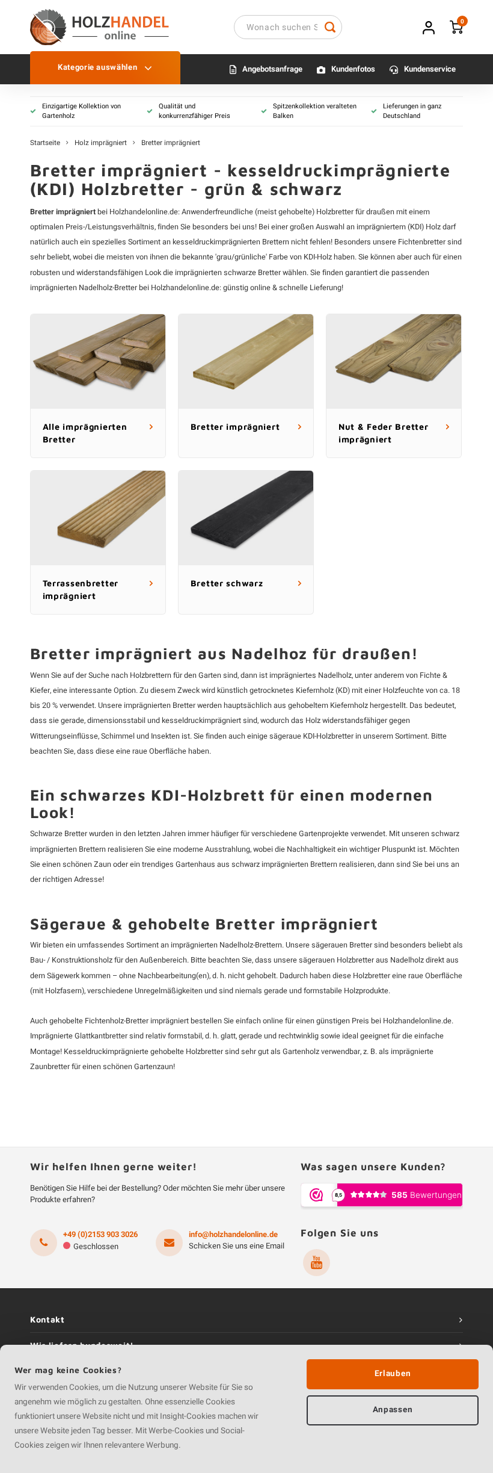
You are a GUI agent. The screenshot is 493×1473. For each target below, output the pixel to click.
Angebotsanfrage (272, 69)
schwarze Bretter (252, 272)
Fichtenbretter (422, 242)
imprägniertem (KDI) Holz (399, 227)
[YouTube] (316, 1262)
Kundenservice (430, 69)
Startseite (45, 143)
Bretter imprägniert (170, 143)
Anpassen (392, 1410)
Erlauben (393, 1374)
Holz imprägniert (101, 143)
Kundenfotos (353, 69)
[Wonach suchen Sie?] (330, 27)
